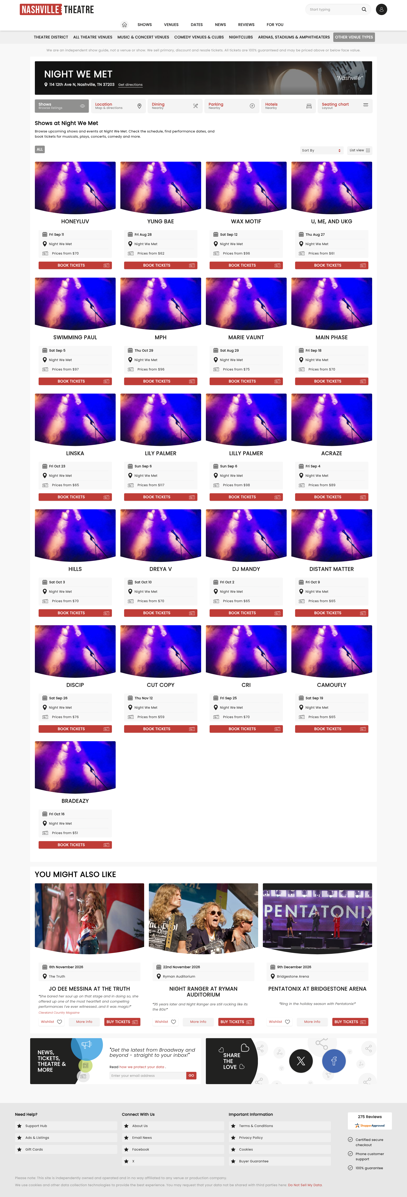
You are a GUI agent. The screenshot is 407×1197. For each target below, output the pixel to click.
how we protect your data (142, 1067)
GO (191, 1075)
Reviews (246, 24)
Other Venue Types (354, 37)
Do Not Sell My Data (305, 1185)
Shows (145, 24)
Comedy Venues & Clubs (199, 37)
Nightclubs (241, 37)
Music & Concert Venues (143, 37)
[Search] (365, 9)
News (220, 24)
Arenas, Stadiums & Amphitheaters (294, 37)
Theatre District (51, 37)
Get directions (130, 84)
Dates (197, 24)
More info (84, 1021)
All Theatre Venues (92, 37)
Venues (171, 24)
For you (275, 24)
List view (357, 150)
